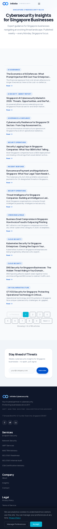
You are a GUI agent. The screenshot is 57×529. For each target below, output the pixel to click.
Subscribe (42, 370)
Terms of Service (9, 505)
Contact (5, 488)
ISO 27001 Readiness (10, 455)
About (4, 478)
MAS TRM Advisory (9, 450)
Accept (36, 524)
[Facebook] (4, 422)
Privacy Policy (8, 500)
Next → (46, 321)
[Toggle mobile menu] (39, 3)
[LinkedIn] (15, 422)
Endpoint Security (9, 435)
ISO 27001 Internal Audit (12, 460)
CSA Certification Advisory (13, 465)
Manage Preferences (16, 524)
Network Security (9, 440)
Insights (5, 483)
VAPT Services (8, 445)
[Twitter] (10, 422)
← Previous (14, 314)
